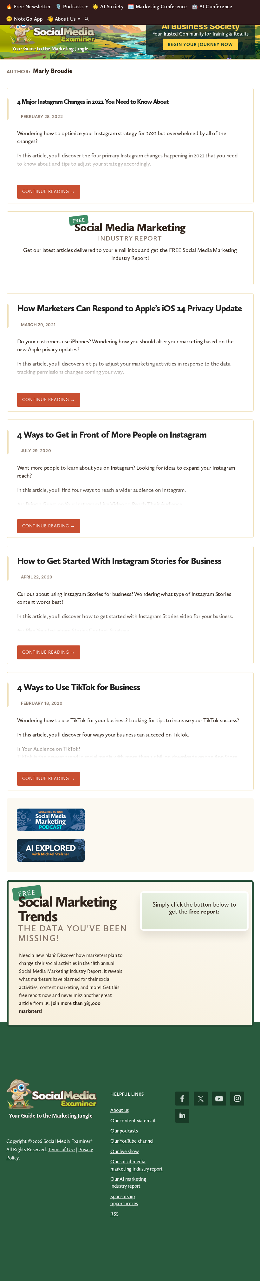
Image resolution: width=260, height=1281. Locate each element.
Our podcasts (124, 1131)
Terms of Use (61, 1149)
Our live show (124, 1151)
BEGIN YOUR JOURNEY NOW (200, 44)
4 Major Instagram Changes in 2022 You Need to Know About (93, 101)
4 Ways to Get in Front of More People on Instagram (111, 434)
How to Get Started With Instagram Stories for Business (119, 561)
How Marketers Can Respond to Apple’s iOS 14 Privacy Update (129, 308)
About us (119, 1110)
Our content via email (132, 1121)
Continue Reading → (51, 193)
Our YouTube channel (131, 1141)
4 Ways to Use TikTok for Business (78, 687)
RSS (114, 1214)
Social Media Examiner (53, 30)
